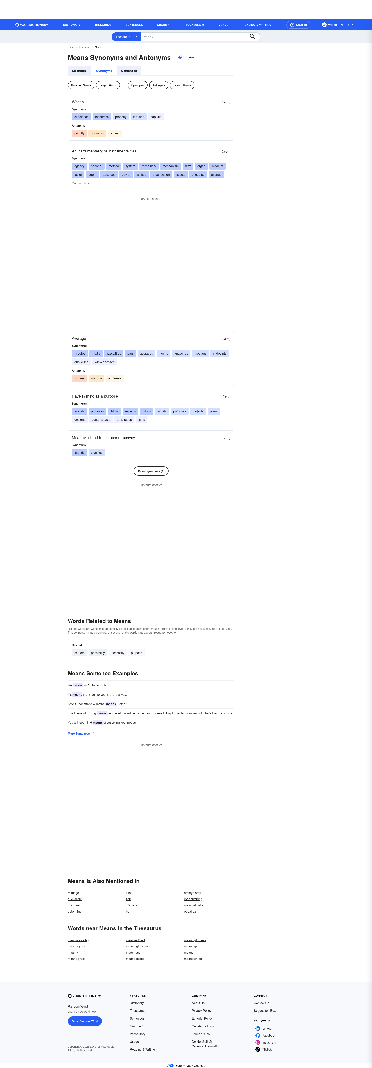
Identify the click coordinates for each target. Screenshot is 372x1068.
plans (214, 411)
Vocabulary (137, 1034)
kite (128, 893)
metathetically (193, 905)
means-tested (135, 958)
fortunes (138, 117)
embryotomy (192, 893)
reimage (73, 893)
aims (141, 419)
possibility (98, 652)
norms (163, 353)
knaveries (181, 353)
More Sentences (79, 733)
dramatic (132, 905)
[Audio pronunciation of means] (180, 57)
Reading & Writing (142, 1049)
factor (78, 174)
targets (162, 411)
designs (79, 419)
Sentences (129, 70)
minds (146, 411)
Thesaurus (122, 36)
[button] (298, 25)
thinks (114, 411)
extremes (114, 378)
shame (115, 133)
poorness (97, 133)
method (114, 166)
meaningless (76, 946)
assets (180, 174)
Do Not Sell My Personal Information (206, 1043)
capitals (156, 117)
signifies (96, 452)
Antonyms (159, 85)
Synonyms (104, 70)
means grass (76, 958)
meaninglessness (138, 946)
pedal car (190, 911)
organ (201, 166)
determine (75, 911)
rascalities (114, 353)
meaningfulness (195, 940)
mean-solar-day (78, 940)
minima (79, 378)
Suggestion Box (265, 1010)
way (188, 166)
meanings (191, 946)
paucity (79, 133)
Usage (134, 1041)
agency (79, 166)
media (96, 353)
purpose (136, 652)
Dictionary (137, 1003)
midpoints (219, 353)
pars (130, 353)
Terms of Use (201, 1034)
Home (71, 46)
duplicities (81, 362)
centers (79, 652)
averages (146, 353)
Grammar (136, 1026)
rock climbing (193, 899)
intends (79, 411)
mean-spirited (135, 940)
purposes (179, 411)
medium (217, 166)
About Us (198, 1003)
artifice (141, 174)
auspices (109, 174)
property (121, 117)
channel (96, 166)
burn (129, 911)
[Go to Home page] (32, 25)
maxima (96, 378)
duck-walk (75, 899)
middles (79, 353)
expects (130, 411)
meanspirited (193, 958)
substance (81, 117)
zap (128, 899)
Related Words (182, 85)
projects (198, 411)
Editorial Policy (202, 1018)
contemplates (101, 419)
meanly (73, 952)
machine (74, 905)
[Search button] (254, 37)
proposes (97, 411)
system (130, 166)
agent (92, 174)
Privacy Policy (201, 1010)
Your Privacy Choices (190, 1065)
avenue (216, 174)
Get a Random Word (85, 1021)
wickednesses (105, 362)
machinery (149, 166)
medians (200, 353)
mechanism (171, 166)
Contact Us (261, 1003)
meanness (133, 952)
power (126, 174)
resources (102, 117)
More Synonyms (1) (151, 471)
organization (161, 174)
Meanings (79, 70)
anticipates (124, 419)
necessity (117, 652)
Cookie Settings (203, 1026)
